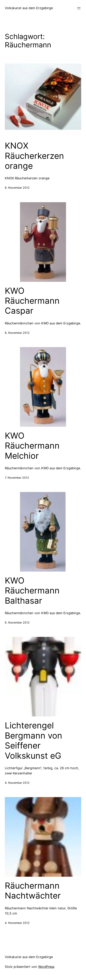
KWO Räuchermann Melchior (32, 446)
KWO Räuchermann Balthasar (32, 591)
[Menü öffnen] (78, 8)
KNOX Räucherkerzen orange (34, 156)
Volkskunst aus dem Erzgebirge (29, 8)
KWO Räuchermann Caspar (32, 301)
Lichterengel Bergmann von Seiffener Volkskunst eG (33, 740)
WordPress (46, 967)
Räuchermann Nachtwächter (33, 891)
